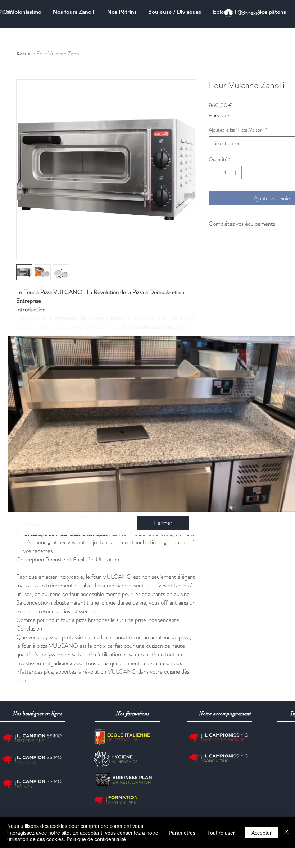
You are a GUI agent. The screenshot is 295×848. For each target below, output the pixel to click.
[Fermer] (286, 832)
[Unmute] (29, 501)
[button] (163, 523)
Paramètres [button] (182, 832)
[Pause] (17, 501)
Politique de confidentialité (96, 839)
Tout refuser (221, 832)
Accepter (261, 832)
